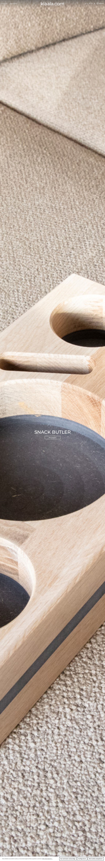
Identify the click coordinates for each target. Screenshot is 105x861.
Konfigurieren (82, 858)
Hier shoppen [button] (52, 437)
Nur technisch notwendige (67, 858)
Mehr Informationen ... (47, 858)
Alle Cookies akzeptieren (96, 858)
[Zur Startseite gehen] (52, 3)
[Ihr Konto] (94, 3)
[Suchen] (89, 3)
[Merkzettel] (92, 3)
